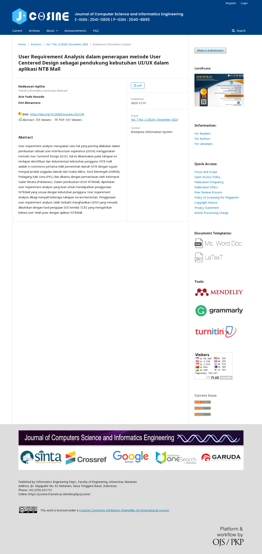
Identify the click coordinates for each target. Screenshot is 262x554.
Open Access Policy (207, 177)
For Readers (202, 133)
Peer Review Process (208, 192)
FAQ (96, 31)
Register (231, 3)
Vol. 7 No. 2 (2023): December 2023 (67, 44)
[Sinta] (41, 464)
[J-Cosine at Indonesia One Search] (176, 463)
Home (22, 44)
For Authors (202, 139)
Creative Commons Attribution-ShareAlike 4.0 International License (124, 510)
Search (241, 31)
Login (244, 3)
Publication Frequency (209, 182)
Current (17, 31)
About (50, 31)
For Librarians (203, 144)
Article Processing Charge (211, 213)
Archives (34, 31)
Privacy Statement (206, 208)
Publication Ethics (206, 187)
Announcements (75, 31)
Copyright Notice (205, 202)
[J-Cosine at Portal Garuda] (221, 461)
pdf (139, 85)
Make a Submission (210, 50)
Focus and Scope (205, 172)
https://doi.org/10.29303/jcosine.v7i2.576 (57, 114)
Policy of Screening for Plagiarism (216, 197)
